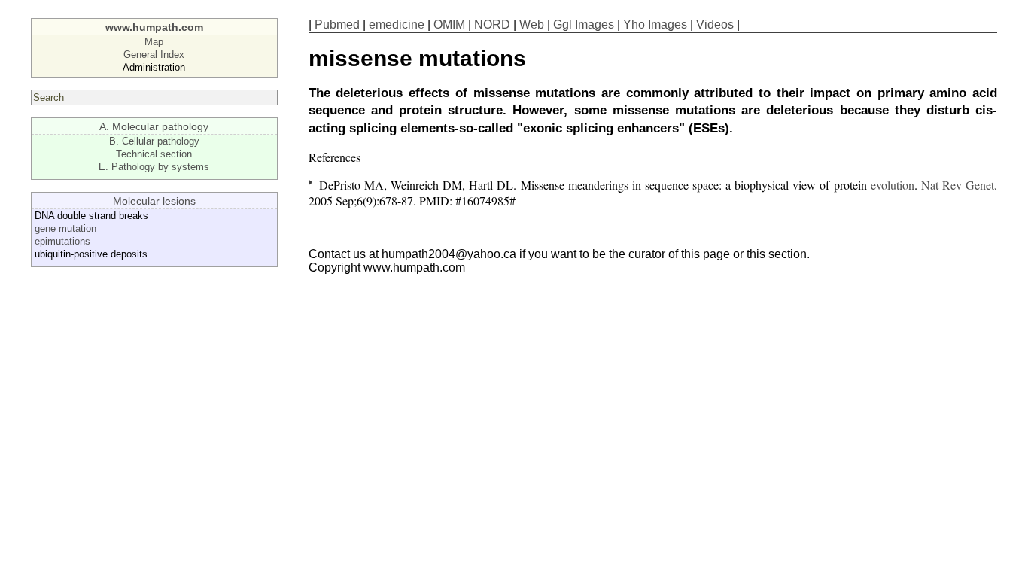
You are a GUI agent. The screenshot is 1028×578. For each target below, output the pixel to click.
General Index (153, 54)
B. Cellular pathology (154, 141)
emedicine (396, 24)
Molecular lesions (154, 201)
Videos (715, 24)
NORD (492, 24)
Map (153, 41)
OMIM (449, 24)
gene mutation (65, 228)
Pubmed (337, 24)
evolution (892, 185)
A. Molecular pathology (153, 126)
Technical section (154, 154)
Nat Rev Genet (957, 185)
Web (531, 24)
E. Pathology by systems (154, 166)
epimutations (62, 241)
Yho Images (655, 24)
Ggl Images (583, 24)
